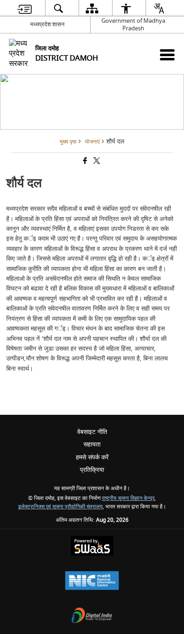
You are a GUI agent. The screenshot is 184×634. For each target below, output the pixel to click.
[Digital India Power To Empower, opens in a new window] (92, 616)
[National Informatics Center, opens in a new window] (92, 581)
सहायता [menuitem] (92, 444)
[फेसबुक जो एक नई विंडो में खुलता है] (84, 162)
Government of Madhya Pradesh (133, 24)
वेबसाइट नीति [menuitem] (92, 432)
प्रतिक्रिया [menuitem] (92, 469)
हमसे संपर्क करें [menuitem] (92, 457)
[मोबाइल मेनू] (167, 54)
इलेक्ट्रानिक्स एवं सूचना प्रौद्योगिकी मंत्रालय (60, 507)
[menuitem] (24, 8)
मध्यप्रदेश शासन (47, 24)
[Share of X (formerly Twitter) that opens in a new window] (96, 162)
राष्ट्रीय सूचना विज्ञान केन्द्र (128, 498)
